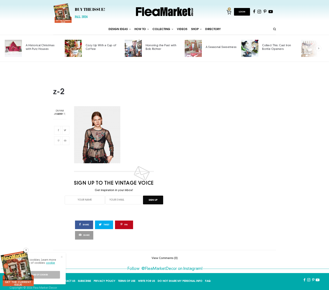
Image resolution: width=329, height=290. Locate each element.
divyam (60, 111)
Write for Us (146, 281)
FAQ (208, 281)
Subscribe (84, 281)
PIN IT (116, 134)
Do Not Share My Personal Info (180, 281)
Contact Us (67, 281)
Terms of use (126, 281)
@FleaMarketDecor (159, 269)
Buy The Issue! (90, 10)
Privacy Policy (104, 281)
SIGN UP (153, 199)
